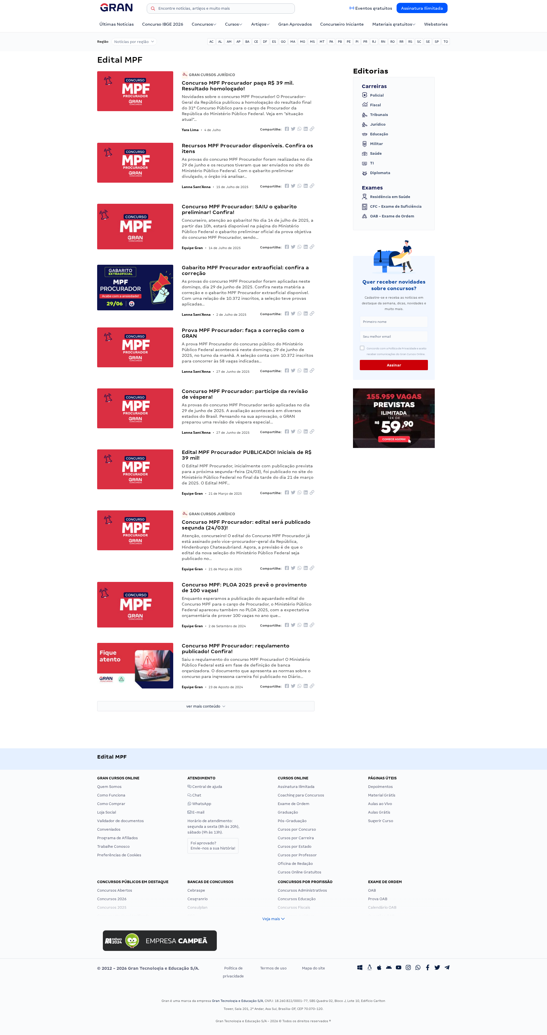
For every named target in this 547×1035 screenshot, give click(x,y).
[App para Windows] (360, 968)
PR (365, 41)
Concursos (202, 24)
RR (401, 41)
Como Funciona (111, 795)
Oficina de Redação (295, 863)
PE (349, 41)
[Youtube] (398, 968)
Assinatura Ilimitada (422, 8)
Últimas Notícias (116, 24)
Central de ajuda (206, 787)
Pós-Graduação (292, 821)
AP (238, 41)
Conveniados (109, 829)
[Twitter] (437, 968)
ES (274, 41)
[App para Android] (389, 968)
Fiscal (375, 105)
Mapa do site (313, 968)
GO (283, 41)
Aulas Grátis (379, 812)
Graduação (288, 812)
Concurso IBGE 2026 (162, 24)
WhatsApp (201, 804)
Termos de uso (273, 968)
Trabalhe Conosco (113, 846)
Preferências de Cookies (119, 855)
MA (292, 41)
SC (419, 41)
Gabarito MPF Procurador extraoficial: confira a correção (245, 270)
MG (302, 41)
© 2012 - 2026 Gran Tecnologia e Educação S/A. (148, 968)
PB (340, 41)
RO (392, 41)
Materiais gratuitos (392, 24)
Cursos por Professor (297, 855)
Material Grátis (381, 795)
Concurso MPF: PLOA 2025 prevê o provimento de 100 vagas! (244, 587)
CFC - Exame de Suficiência (396, 206)
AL (220, 41)
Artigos (258, 24)
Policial (377, 95)
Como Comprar (111, 804)
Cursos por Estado (294, 846)
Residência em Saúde (390, 197)
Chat (196, 795)
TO (446, 41)
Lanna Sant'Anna (196, 186)
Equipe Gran (192, 247)
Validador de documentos (120, 821)
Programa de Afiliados (117, 838)
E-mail (197, 812)
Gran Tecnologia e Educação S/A (237, 1001)
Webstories (436, 24)
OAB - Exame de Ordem (392, 216)
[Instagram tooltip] (408, 968)
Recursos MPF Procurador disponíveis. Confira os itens (247, 148)
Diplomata (380, 173)
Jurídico (377, 124)
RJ (374, 41)
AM (229, 41)
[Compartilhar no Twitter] (293, 129)
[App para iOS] (379, 968)
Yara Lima (190, 129)
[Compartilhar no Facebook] (287, 129)
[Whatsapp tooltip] (418, 968)
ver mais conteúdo (204, 706)
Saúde (376, 153)
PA (331, 41)
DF (265, 41)
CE (256, 41)
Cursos (232, 24)
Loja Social (106, 812)
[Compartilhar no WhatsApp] (299, 129)
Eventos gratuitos (373, 8)
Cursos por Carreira (296, 838)
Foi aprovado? (213, 845)
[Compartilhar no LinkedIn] (305, 129)
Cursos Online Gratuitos (299, 872)
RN (383, 41)
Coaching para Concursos (301, 795)
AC (211, 41)
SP (437, 41)
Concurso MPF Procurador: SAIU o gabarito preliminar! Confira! (239, 209)
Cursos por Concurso (297, 829)
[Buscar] (153, 9)
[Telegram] (447, 968)
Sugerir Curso (380, 821)
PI (357, 41)
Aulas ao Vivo (380, 804)
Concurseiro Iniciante (342, 24)
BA (247, 41)
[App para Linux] (369, 968)
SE (428, 41)
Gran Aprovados (295, 24)
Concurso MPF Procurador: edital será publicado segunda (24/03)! (246, 525)
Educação (379, 134)
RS (410, 41)
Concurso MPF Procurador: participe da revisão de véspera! (245, 394)
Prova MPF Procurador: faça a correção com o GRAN (243, 333)
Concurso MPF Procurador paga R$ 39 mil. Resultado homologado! (238, 85)
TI (372, 163)
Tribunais (379, 115)
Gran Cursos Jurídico (211, 75)
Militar (376, 144)
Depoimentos (380, 787)
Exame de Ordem (293, 804)
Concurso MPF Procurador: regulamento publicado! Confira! (235, 648)
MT (322, 41)
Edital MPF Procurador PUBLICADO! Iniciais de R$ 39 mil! (247, 455)
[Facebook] (427, 968)
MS (312, 41)
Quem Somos (109, 787)
